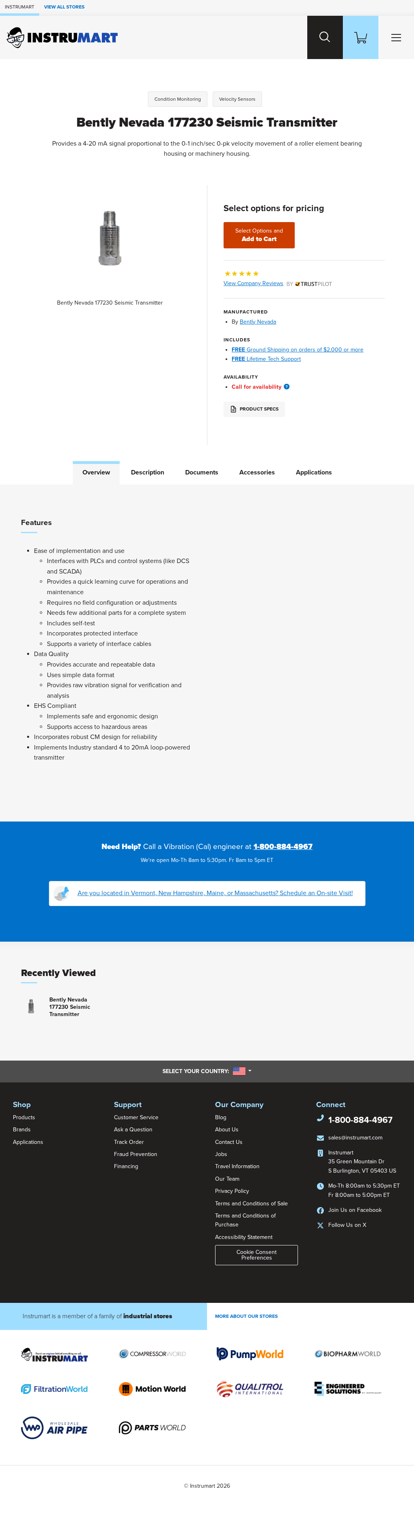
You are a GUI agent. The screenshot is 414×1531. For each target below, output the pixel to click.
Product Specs (259, 409)
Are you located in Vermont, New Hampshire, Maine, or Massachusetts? (215, 893)
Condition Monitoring (177, 99)
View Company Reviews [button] (270, 283)
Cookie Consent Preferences (257, 1255)
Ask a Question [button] (133, 1129)
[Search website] (325, 37)
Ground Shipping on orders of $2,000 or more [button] (297, 349)
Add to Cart (259, 235)
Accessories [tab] (257, 472)
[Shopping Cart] (360, 37)
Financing (126, 1166)
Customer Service (136, 1117)
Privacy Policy (232, 1191)
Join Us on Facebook (355, 1210)
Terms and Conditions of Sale (251, 1203)
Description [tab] (147, 472)
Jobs (221, 1154)
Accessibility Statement (243, 1237)
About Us (227, 1129)
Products (24, 1117)
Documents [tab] (201, 472)
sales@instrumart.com (355, 1137)
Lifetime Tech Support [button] (266, 359)
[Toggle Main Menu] (396, 37)
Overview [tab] (96, 472)
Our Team (227, 1178)
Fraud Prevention (135, 1154)
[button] (286, 386)
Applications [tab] (314, 472)
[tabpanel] (207, 653)
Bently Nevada (258, 321)
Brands (22, 1129)
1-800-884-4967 (283, 846)
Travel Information (237, 1166)
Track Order (129, 1142)
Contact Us (229, 1142)
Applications (28, 1142)
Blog (220, 1117)
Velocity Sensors (237, 99)
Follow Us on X (347, 1225)
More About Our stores (246, 1316)
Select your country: (207, 1071)
